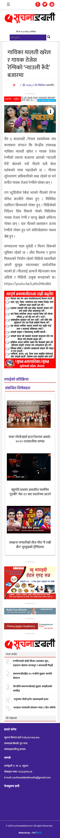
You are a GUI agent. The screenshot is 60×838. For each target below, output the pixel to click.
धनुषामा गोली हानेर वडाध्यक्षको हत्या (31, 699)
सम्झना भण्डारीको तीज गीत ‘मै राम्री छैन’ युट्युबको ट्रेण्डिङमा (30, 545)
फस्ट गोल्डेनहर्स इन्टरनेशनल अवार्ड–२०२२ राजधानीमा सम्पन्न (30, 439)
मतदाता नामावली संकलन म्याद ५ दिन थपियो (35, 708)
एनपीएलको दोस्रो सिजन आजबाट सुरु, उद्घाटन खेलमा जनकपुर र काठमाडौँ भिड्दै (33, 663)
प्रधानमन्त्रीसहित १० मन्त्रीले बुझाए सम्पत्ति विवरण (32, 676)
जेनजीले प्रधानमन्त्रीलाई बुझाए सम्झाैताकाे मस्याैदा (32, 688)
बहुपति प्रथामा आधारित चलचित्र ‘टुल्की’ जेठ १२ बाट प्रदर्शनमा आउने (30, 492)
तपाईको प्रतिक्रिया (16, 379)
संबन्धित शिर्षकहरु (17, 388)
